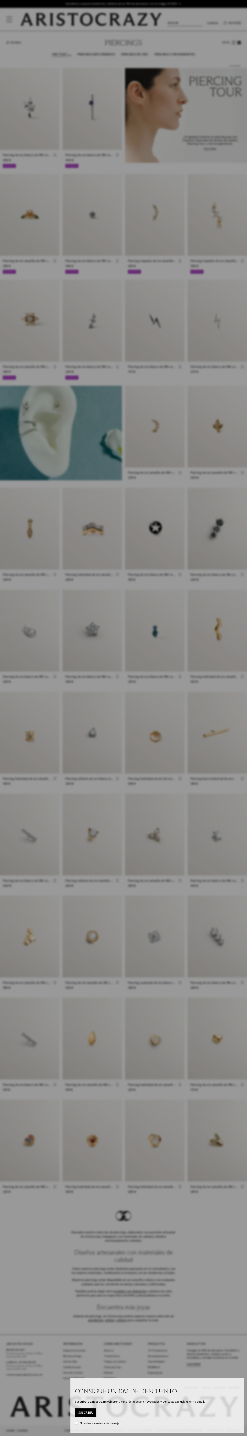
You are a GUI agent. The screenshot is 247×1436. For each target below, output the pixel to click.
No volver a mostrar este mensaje (99, 1423)
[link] (85, 1412)
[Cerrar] (237, 1385)
